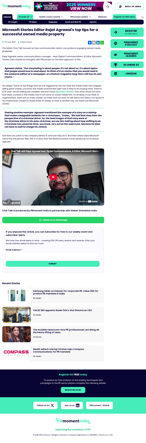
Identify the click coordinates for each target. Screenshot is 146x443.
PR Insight (12, 22)
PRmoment (99, 405)
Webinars (102, 17)
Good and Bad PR (73, 22)
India (128, 6)
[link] (73, 6)
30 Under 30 (23, 17)
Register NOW (73, 390)
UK (133, 6)
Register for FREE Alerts (124, 17)
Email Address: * (14, 249)
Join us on (69, 405)
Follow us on (43, 405)
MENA (138, 6)
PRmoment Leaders (79, 17)
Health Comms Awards (49, 17)
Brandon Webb (65, 91)
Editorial (7, 17)
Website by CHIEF (105, 435)
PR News (33, 22)
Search (142, 17)
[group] (73, 6)
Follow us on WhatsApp (55, 220)
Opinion (93, 22)
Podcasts (53, 22)
